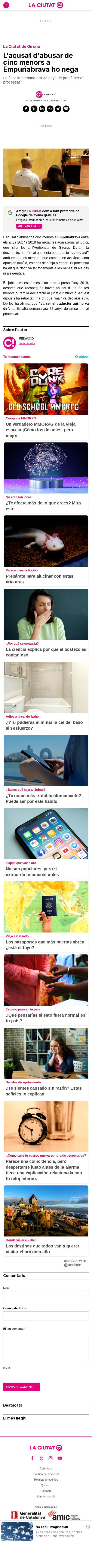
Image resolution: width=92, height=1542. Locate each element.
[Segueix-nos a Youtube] (60, 1458)
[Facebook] (26, 108)
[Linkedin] (42, 108)
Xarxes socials (46, 1496)
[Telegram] (58, 108)
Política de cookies (46, 1479)
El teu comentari (14, 1328)
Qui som (46, 1485)
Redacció (50, 94)
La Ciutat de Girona (21, 46)
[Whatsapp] (50, 108)
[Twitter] (34, 108)
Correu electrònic (15, 1308)
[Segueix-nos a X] (41, 1458)
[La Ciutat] (46, 5)
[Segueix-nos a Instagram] (50, 1458)
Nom (6, 1288)
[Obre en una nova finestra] (28, 1515)
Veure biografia (27, 343)
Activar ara (27, 226)
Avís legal (46, 1468)
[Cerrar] (88, 1527)
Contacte (46, 1490)
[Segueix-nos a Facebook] (32, 1458)
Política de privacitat (46, 1474)
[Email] (66, 108)
